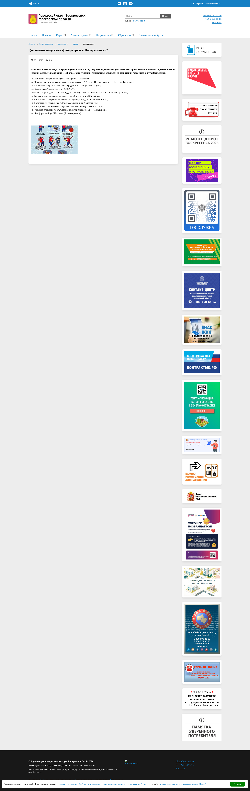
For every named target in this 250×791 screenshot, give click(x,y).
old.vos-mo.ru (139, 20)
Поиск (165, 16)
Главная (33, 35)
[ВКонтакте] (119, 3)
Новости (47, 35)
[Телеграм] (130, 3)
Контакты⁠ (216, 22)
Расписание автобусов (151, 35)
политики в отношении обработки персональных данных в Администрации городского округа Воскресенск (104, 784)
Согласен (237, 784)
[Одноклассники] (125, 3)
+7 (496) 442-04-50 (212, 15)
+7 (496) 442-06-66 (212, 19)
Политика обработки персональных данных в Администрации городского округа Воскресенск (76, 780)
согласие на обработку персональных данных (178, 784)
